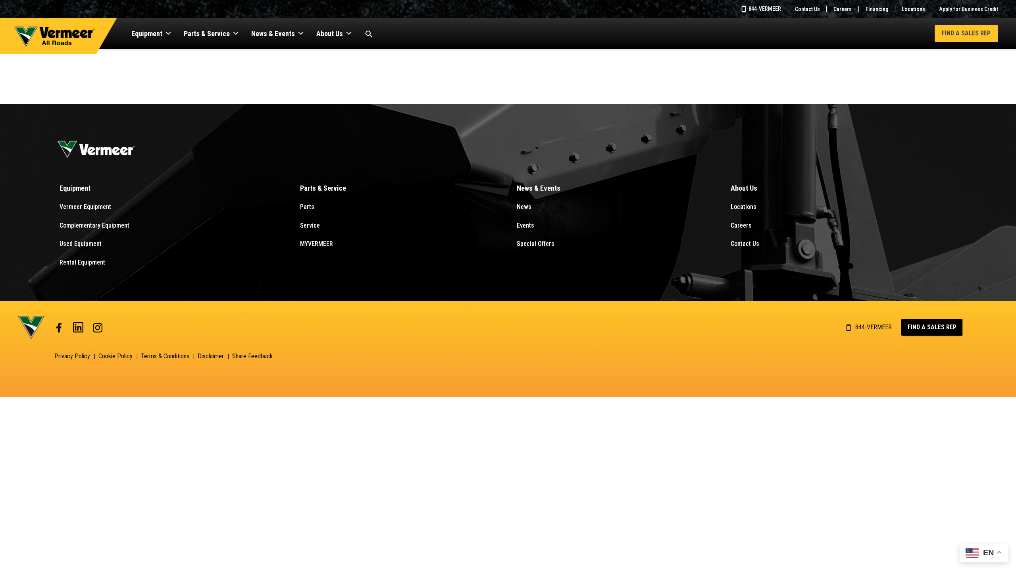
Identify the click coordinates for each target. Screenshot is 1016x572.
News (524, 207)
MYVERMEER (316, 243)
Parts (307, 207)
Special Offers (535, 243)
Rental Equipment (82, 262)
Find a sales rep (932, 327)
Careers (842, 9)
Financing (877, 9)
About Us (329, 33)
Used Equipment (81, 243)
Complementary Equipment (94, 225)
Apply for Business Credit (968, 9)
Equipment (146, 33)
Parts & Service (207, 33)
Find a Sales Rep (966, 33)
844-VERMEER (764, 9)
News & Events (273, 33)
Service (310, 225)
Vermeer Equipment (85, 207)
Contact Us (807, 9)
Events (525, 225)
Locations (913, 9)
